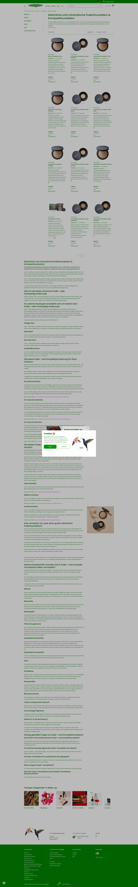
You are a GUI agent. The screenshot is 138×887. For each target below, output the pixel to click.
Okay (50, 446)
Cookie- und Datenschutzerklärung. (52, 439)
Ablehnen (64, 446)
